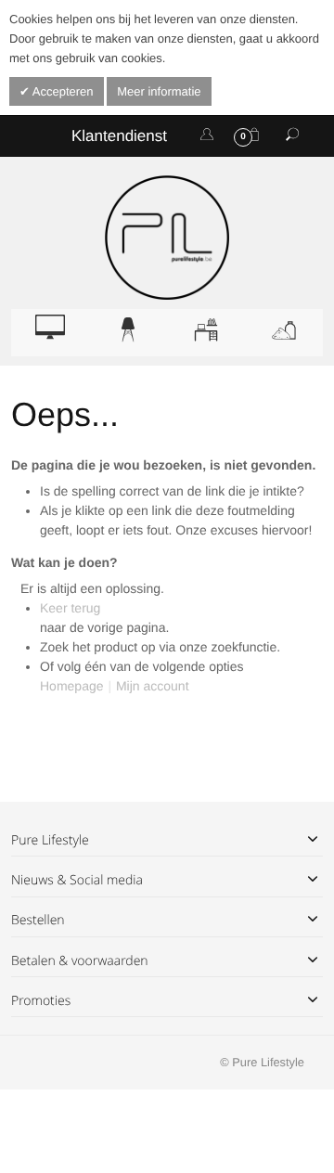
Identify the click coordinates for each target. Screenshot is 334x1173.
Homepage (72, 685)
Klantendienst (119, 136)
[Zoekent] (292, 135)
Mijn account (152, 685)
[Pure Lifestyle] (167, 237)
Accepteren (62, 91)
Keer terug (70, 607)
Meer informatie (158, 91)
